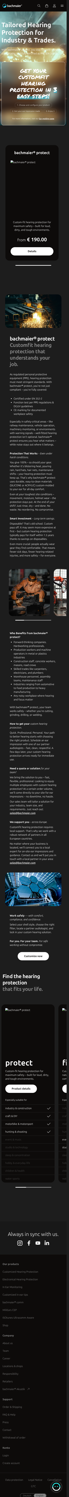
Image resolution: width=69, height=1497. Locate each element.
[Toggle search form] (39, 6)
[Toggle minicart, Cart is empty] (46, 6)
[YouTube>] (37, 1243)
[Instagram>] (19, 1243)
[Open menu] (61, 6)
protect (19, 1062)
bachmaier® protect (32, 152)
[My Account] (54, 6)
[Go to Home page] (13, 6)
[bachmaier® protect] (39, 189)
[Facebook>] (28, 1243)
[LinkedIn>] (46, 1243)
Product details (21, 1088)
